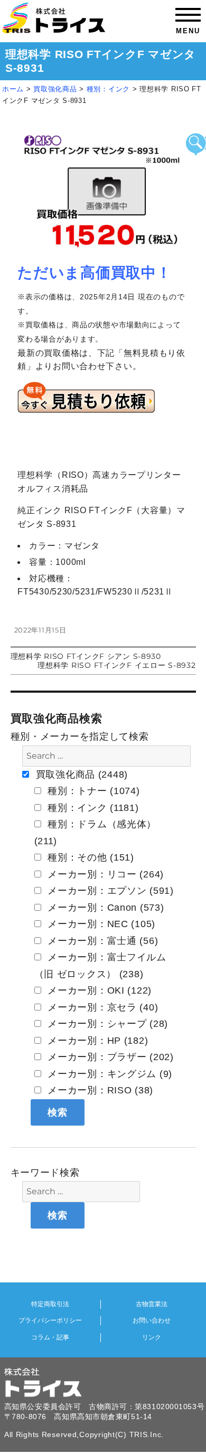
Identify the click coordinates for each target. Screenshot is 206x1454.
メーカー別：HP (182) (96, 1040)
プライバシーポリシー (50, 1320)
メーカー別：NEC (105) (100, 924)
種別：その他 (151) (89, 857)
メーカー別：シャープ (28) (106, 1023)
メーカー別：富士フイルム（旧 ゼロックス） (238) (100, 965)
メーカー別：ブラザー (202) (109, 1057)
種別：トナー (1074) (92, 791)
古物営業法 (151, 1304)
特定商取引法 (50, 1304)
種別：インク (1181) (92, 807)
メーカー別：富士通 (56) (101, 941)
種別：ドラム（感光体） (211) (95, 832)
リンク (151, 1337)
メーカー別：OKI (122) (98, 990)
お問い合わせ (152, 1320)
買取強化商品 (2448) (80, 774)
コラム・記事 (50, 1337)
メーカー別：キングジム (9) (109, 1074)
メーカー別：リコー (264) (104, 874)
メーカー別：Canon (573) (104, 907)
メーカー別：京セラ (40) (101, 1007)
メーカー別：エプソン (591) (109, 890)
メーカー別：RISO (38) (99, 1090)
